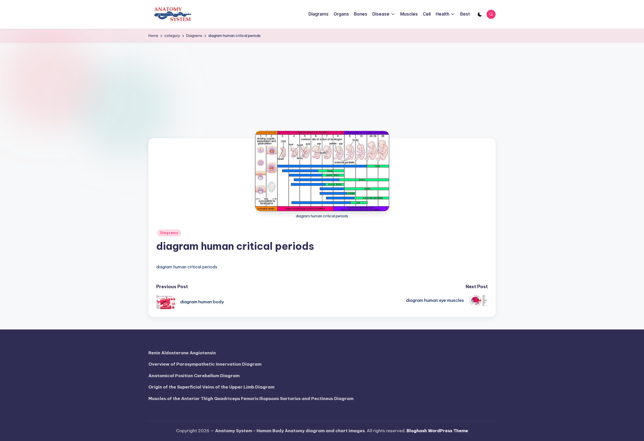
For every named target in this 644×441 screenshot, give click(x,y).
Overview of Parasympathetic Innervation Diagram (204, 364)
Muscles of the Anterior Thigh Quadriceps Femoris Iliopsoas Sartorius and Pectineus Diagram (250, 398)
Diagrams (169, 233)
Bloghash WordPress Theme (437, 430)
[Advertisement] (322, 80)
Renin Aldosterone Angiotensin (182, 353)
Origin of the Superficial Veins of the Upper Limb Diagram (211, 387)
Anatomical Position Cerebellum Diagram (193, 375)
